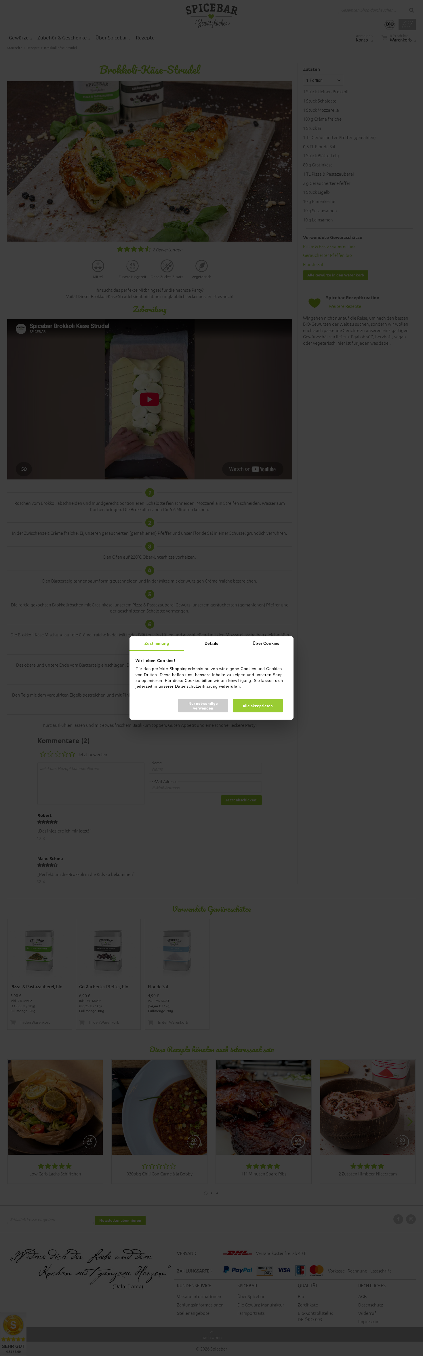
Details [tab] (211, 643)
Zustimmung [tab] (156, 643)
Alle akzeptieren (258, 705)
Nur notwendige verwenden (203, 705)
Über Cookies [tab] (266, 643)
